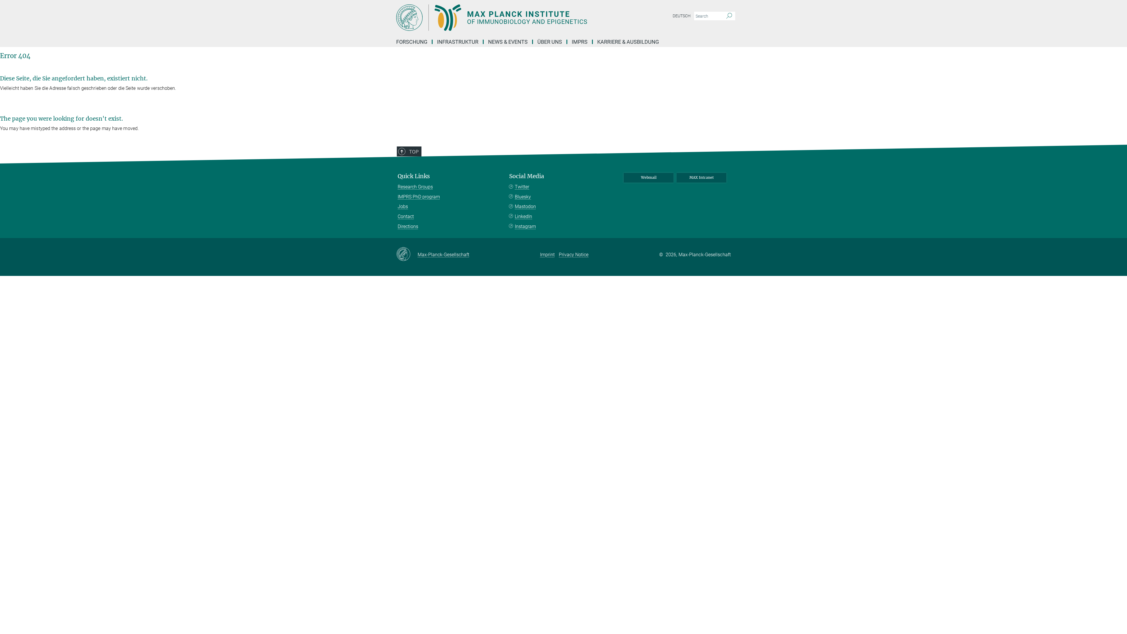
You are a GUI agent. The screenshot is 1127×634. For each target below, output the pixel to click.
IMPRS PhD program (419, 197)
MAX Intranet (701, 177)
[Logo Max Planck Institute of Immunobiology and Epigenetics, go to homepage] (506, 17)
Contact (406, 216)
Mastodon (525, 206)
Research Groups (415, 187)
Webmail (649, 177)
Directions (408, 226)
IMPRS (580, 42)
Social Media (526, 176)
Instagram (525, 226)
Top (414, 152)
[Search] (729, 16)
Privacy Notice (573, 254)
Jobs (403, 206)
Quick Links (414, 176)
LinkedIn (523, 216)
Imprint (547, 254)
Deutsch (682, 16)
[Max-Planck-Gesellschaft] (407, 254)
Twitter (522, 187)
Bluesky (523, 197)
